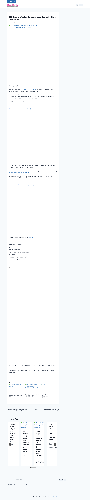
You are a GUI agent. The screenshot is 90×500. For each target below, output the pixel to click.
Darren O (26, 453)
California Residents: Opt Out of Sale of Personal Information (17, 485)
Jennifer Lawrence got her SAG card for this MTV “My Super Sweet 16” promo (13, 432)
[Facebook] (77, 5)
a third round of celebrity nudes (28, 89)
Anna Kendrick (12, 14)
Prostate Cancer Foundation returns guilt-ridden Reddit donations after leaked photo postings (32, 394)
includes (31, 237)
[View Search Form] (20, 5)
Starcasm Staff (13, 442)
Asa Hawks (39, 461)
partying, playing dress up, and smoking (19, 172)
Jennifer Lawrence (20, 14)
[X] (80, 5)
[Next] (55, 444)
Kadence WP (55, 496)
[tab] (30, 467)
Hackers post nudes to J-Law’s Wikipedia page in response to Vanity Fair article (48, 394)
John (11, 22)
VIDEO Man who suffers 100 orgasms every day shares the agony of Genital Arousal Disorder (47, 409)
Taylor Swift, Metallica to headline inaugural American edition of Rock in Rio (17, 409)
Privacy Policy (11, 1)
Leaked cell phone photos (31, 14)
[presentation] (26, 425)
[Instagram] (82, 5)
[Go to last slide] (10, 444)
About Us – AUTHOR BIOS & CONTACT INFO (19, 482)
